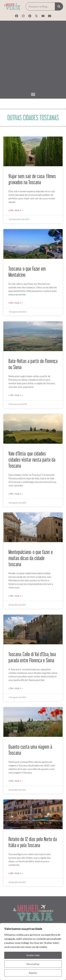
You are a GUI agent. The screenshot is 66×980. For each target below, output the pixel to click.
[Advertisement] (33, 56)
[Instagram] (23, 16)
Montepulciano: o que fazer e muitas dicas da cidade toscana (30, 558)
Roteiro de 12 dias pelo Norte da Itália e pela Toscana (32, 842)
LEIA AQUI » (15, 210)
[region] (33, 951)
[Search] (59, 6)
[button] (33, 94)
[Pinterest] (30, 16)
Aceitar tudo (33, 955)
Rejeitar (33, 972)
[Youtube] (43, 16)
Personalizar (33, 964)
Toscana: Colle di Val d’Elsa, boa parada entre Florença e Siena (32, 657)
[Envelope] (50, 16)
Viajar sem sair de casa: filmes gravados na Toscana (32, 179)
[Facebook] (17, 16)
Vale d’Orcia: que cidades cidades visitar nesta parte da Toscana (31, 459)
